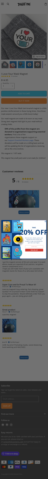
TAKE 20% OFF (34, 250)
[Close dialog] (45, 221)
